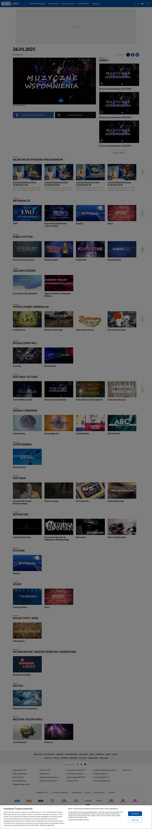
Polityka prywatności (47, 825)
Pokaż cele (135, 820)
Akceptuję (135, 814)
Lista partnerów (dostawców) (78, 820)
